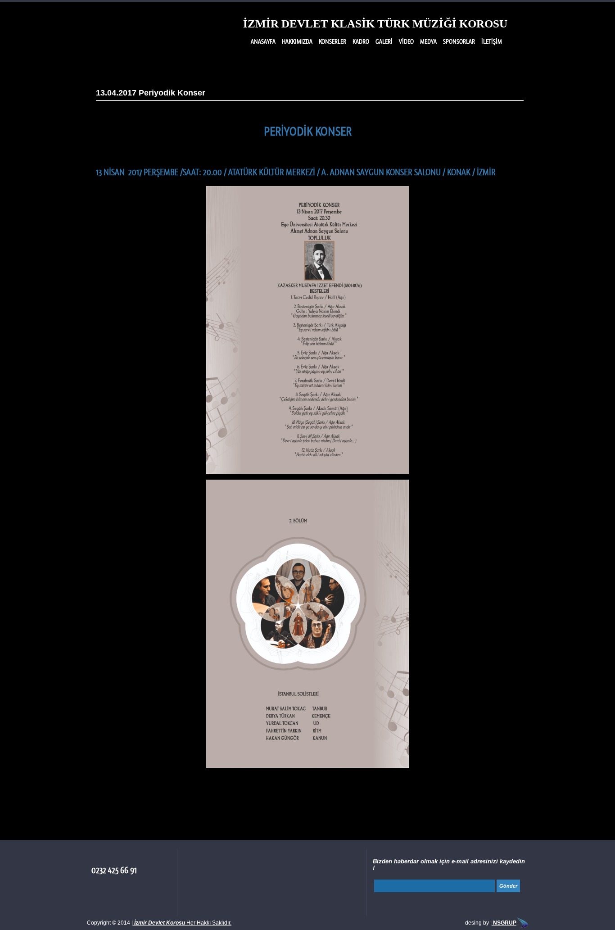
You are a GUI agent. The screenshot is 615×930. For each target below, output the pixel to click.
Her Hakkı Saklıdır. (182, 923)
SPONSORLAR (459, 41)
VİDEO (406, 41)
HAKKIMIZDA (297, 41)
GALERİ (384, 41)
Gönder (508, 886)
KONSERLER (332, 41)
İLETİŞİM (491, 41)
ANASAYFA (263, 41)
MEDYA (428, 41)
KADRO (361, 41)
